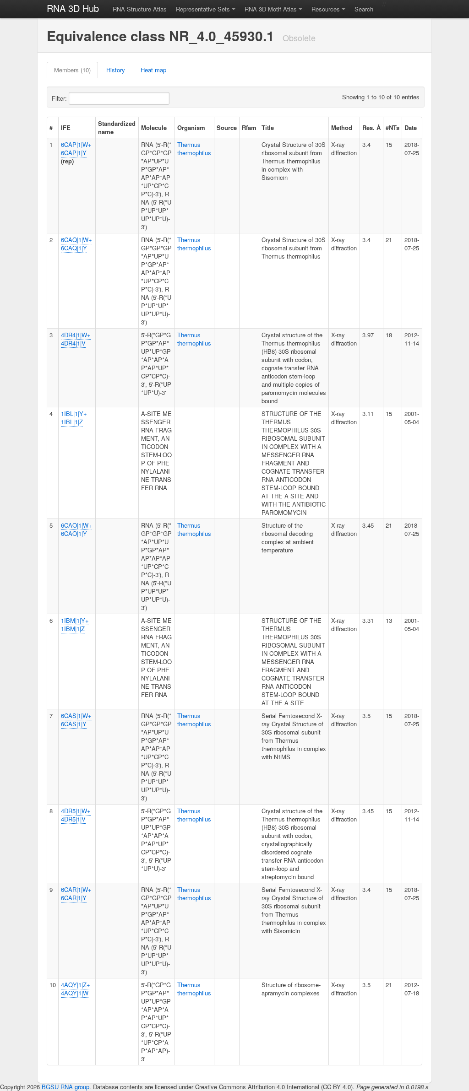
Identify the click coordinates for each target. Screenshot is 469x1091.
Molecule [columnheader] (154, 127)
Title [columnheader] (268, 127)
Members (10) (72, 69)
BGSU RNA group (65, 1086)
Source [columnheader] (227, 127)
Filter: (60, 98)
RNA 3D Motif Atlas (271, 9)
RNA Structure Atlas (140, 9)
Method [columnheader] (341, 127)
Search (363, 9)
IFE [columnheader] (66, 127)
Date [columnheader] (410, 127)
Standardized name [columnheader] (117, 127)
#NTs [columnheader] (392, 127)
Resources (325, 9)
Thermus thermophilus (194, 148)
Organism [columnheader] (191, 127)
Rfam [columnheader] (249, 127)
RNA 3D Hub (73, 8)
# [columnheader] (51, 127)
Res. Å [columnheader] (371, 127)
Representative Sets (203, 9)
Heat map (153, 69)
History (115, 69)
